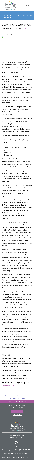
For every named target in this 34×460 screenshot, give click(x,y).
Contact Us (22, 401)
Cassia (24, 28)
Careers (11, 401)
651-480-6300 (17, 415)
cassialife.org (25, 453)
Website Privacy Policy (17, 437)
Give (16, 401)
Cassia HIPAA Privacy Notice (17, 435)
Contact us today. (8, 386)
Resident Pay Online (17, 411)
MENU (28, 5)
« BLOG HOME (6, 18)
